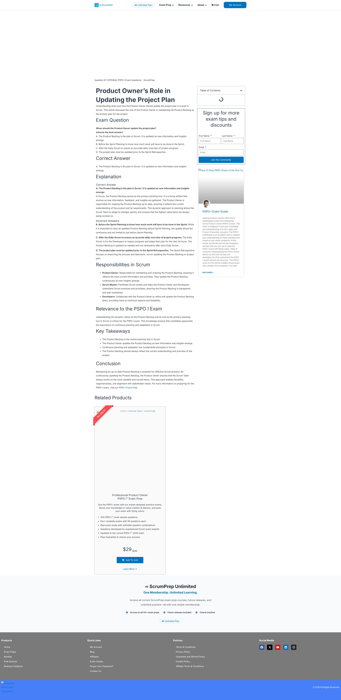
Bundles (8, 656)
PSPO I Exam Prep (128, 387)
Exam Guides (96, 661)
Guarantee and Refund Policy (190, 656)
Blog (92, 651)
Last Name (227, 136)
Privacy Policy (183, 651)
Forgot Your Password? (101, 666)
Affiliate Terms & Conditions (190, 666)
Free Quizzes (10, 661)
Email (202, 147)
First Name (204, 136)
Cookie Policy (183, 661)
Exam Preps (10, 651)
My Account (96, 647)
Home (7, 647)
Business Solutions (13, 666)
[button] (241, 90)
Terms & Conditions (185, 647)
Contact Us (95, 671)
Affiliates (94, 656)
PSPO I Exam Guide (215, 211)
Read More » (207, 272)
